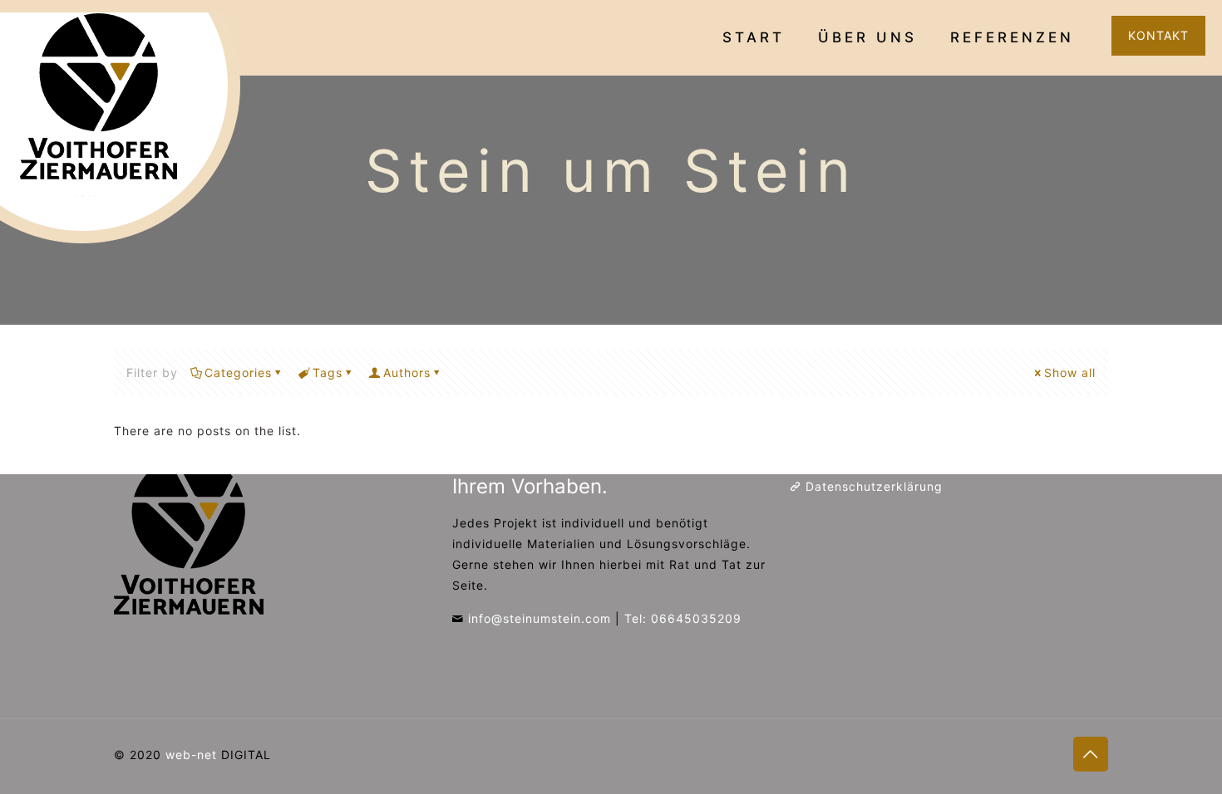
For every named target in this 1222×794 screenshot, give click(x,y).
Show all (1070, 372)
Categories (238, 372)
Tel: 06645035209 (683, 618)
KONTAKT (1158, 35)
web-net (191, 754)
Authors (407, 372)
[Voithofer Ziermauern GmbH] (124, 128)
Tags (327, 372)
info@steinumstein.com (539, 618)
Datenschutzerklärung (874, 486)
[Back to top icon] (1090, 754)
